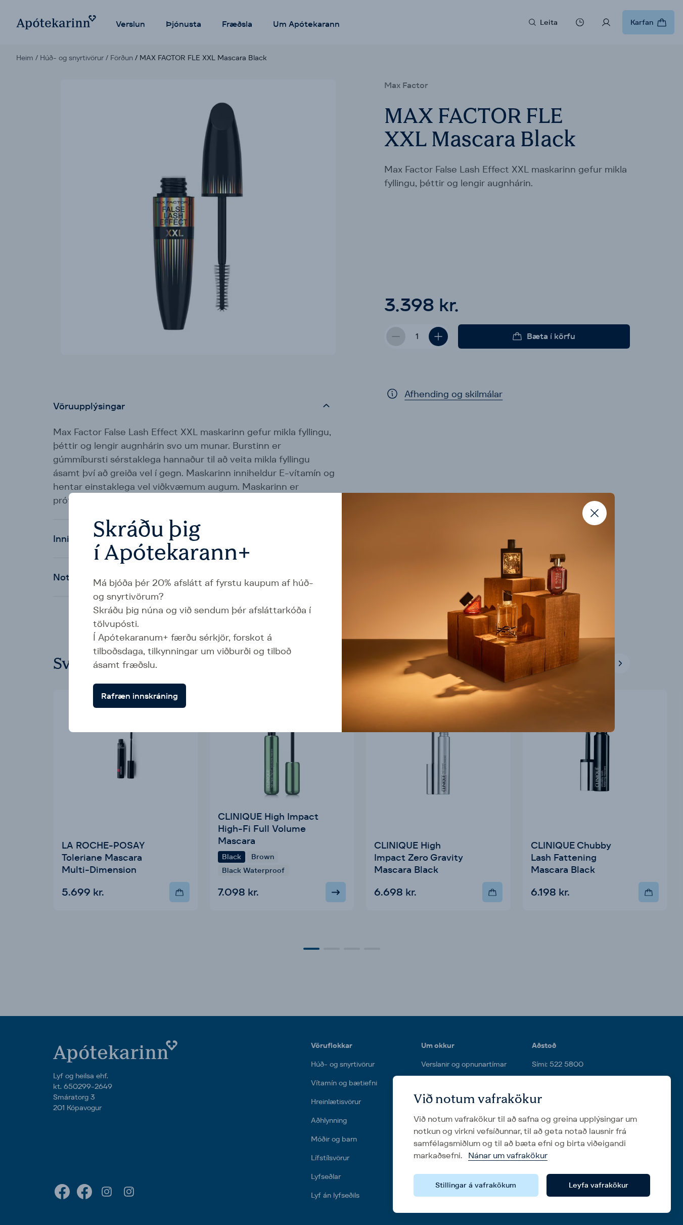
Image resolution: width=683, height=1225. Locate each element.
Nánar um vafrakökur (508, 1155)
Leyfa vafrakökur (598, 1185)
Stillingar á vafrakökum (475, 1185)
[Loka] (594, 513)
